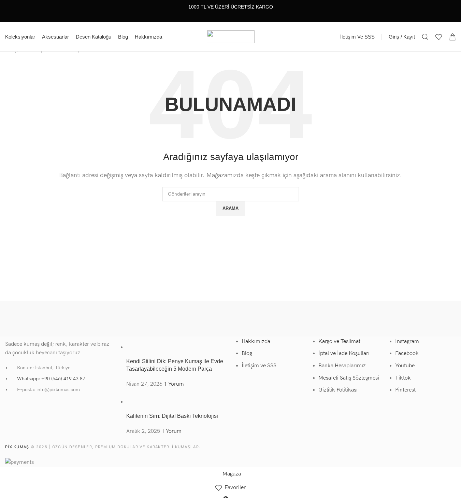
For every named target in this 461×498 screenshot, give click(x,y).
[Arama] (425, 37)
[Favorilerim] (439, 37)
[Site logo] (231, 36)
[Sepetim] (452, 37)
